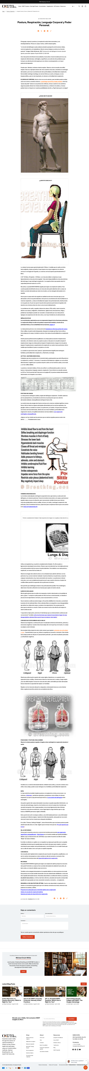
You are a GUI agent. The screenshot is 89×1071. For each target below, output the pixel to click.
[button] (79, 6)
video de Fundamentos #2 (30, 506)
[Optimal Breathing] (9, 6)
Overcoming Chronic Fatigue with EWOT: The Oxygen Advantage (74, 1000)
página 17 (52, 324)
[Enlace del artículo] (12, 992)
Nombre (22, 913)
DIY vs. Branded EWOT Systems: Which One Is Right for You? (53, 1000)
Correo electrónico (48, 913)
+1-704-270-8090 (76, 1044)
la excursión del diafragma (55, 797)
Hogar (3, 11)
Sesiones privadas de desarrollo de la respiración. (34, 894)
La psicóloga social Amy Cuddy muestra (51, 81)
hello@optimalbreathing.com (79, 1046)
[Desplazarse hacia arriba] (87, 1069)
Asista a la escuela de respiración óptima (32, 892)
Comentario (23, 920)
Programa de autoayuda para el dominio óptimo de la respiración (38, 889)
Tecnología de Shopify (17, 1064)
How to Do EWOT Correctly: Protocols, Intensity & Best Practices (33, 1000)
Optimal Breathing (8, 1064)
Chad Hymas (40, 834)
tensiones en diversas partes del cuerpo (56, 329)
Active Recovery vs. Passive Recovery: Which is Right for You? (11, 1000)
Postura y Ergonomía (11, 11)
